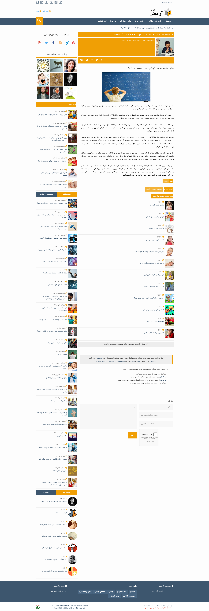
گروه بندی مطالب (154, 21)
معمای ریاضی (111, 361)
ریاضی (132, 361)
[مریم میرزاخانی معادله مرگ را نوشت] (56, 93)
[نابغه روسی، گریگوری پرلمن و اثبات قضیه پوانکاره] (43, 93)
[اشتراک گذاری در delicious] (86, 60)
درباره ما (113, 21)
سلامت (166, 181)
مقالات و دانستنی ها (155, 28)
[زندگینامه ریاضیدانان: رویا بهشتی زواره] (70, 65)
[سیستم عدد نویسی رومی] (56, 79)
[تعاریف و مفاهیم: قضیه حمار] (56, 65)
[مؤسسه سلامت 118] (38, 607)
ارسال (132, 435)
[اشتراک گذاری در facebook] (102, 60)
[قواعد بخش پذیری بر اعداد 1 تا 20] (43, 65)
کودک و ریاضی (157, 189)
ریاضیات (140, 28)
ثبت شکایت (102, 21)
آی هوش (168, 21)
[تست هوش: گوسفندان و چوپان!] (70, 93)
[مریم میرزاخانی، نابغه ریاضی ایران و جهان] (70, 79)
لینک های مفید (148, 606)
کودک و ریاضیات (127, 27)
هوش (138, 361)
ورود (37, 11)
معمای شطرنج (100, 361)
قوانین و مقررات (125, 21)
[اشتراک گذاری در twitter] (97, 60)
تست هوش (121, 361)
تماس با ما (139, 21)
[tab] (46, 194)
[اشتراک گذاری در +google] (91, 60)
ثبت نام (46, 11)
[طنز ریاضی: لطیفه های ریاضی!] (43, 79)
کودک (148, 189)
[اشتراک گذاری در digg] (81, 60)
